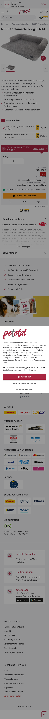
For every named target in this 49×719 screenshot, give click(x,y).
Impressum (29, 389)
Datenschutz (20, 389)
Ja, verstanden (24, 376)
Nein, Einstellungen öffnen (24, 383)
